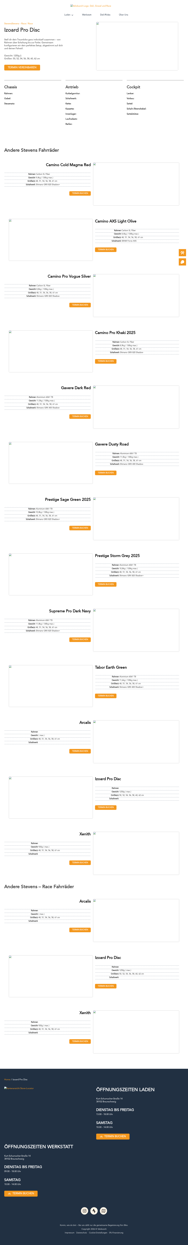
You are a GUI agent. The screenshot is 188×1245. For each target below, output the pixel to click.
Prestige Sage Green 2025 (68, 500)
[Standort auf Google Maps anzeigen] (19, 1089)
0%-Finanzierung (116, 1233)
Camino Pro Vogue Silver (69, 276)
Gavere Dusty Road (112, 444)
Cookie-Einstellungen (98, 1233)
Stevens (8, 24)
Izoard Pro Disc (108, 779)
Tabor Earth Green (111, 668)
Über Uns (123, 15)
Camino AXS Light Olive (115, 221)
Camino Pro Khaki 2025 (115, 333)
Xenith (85, 834)
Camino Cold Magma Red (68, 165)
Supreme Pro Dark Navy (70, 611)
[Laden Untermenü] (72, 15)
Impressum (69, 1233)
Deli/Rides (105, 15)
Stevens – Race (19, 24)
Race (30, 24)
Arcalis (85, 723)
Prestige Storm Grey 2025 (117, 556)
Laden (67, 15)
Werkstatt (86, 15)
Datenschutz (81, 1233)
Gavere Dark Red (76, 388)
